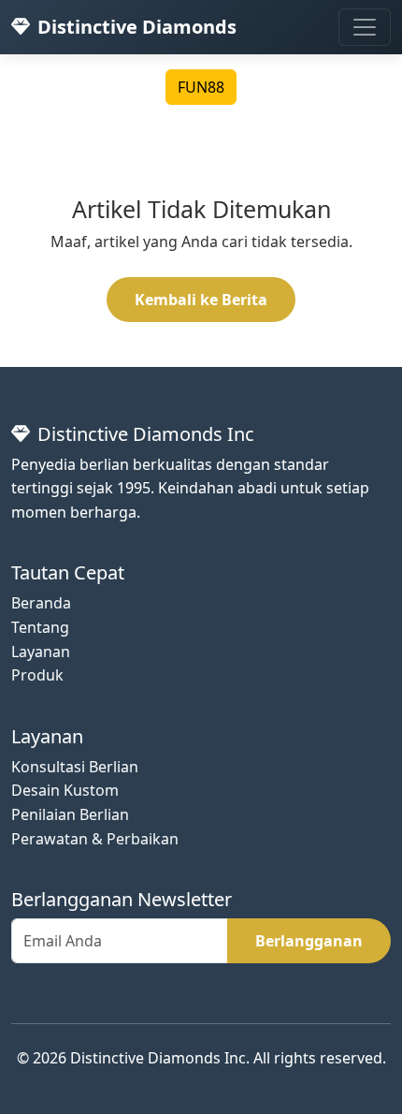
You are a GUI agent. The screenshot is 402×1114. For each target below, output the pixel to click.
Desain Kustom (65, 790)
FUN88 (201, 87)
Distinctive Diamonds (137, 26)
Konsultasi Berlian (74, 766)
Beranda (41, 603)
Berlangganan (309, 941)
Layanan (40, 651)
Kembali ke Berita (201, 299)
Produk (37, 675)
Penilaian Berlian (70, 814)
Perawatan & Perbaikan (95, 838)
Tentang (40, 627)
